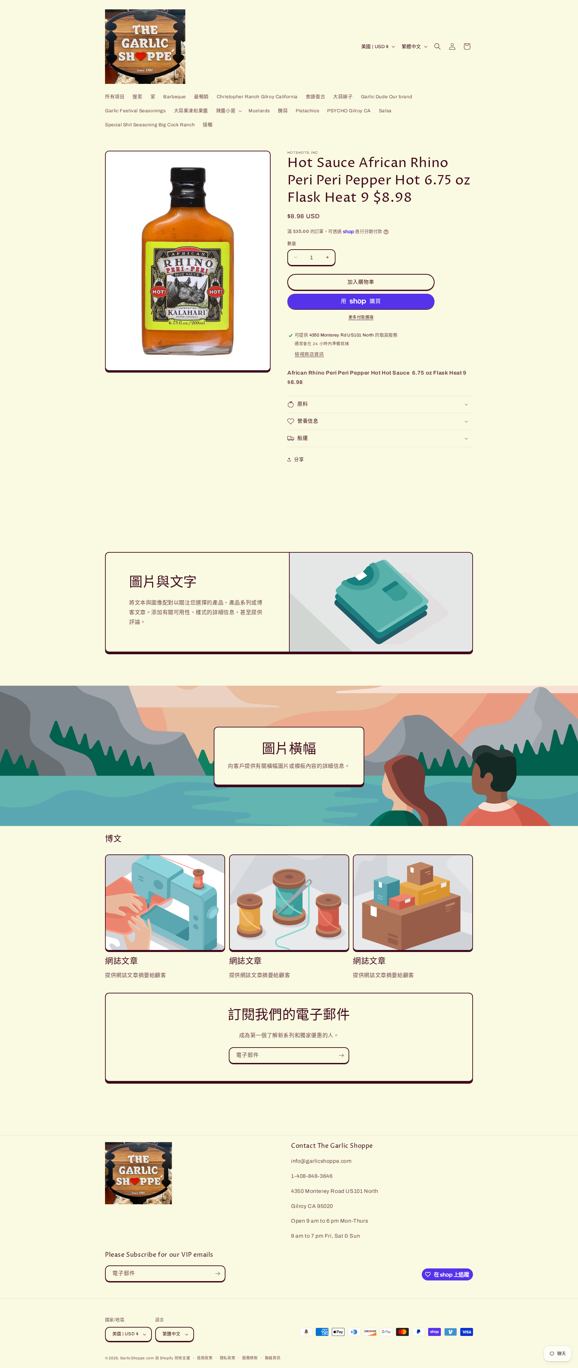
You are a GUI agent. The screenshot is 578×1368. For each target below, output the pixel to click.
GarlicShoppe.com (137, 1358)
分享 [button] (299, 459)
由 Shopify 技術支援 (172, 1358)
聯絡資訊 (273, 1358)
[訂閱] (341, 1055)
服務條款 (250, 1358)
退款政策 (205, 1358)
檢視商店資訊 (309, 354)
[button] (228, 111)
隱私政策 (227, 1358)
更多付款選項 (361, 317)
